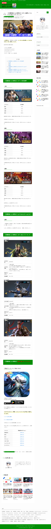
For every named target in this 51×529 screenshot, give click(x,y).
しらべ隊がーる (8, 467)
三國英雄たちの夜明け (29, 451)
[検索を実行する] (48, 12)
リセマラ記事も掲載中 (8, 416)
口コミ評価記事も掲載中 (8, 419)
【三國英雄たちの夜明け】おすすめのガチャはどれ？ (17, 66)
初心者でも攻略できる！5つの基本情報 (20, 519)
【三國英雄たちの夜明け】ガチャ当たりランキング (17, 69)
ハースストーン (12, 516)
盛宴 (10, 65)
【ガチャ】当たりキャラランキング (9, 16)
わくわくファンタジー (38, 511)
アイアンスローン (45, 511)
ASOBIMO (3, 511)
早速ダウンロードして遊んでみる (15, 72)
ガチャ (20, 451)
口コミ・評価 (36, 519)
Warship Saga (31, 511)
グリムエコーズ (4, 514)
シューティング (22, 514)
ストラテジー (28, 514)
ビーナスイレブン (18, 516)
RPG (21, 511)
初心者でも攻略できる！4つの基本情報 (7, 519)
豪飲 (10, 63)
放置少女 (19, 521)
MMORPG (14, 511)
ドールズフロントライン (5, 516)
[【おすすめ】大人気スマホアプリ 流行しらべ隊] (9, 5)
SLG (17, 451)
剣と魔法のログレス (30, 519)
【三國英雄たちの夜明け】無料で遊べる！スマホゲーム (18, 70)
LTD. (11, 511)
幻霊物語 (11, 521)
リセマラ (23, 451)
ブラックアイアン (25, 516)
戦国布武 (15, 521)
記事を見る (22, 432)
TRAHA (27, 511)
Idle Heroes (8, 511)
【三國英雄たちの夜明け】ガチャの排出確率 (16, 61)
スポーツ (32, 514)
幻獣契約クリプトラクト (5, 521)
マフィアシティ (31, 516)
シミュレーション (16, 514)
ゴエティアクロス (10, 514)
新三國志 (23, 521)
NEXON (18, 511)
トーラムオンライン (38, 514)
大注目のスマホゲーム (42, 519)
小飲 (10, 62)
